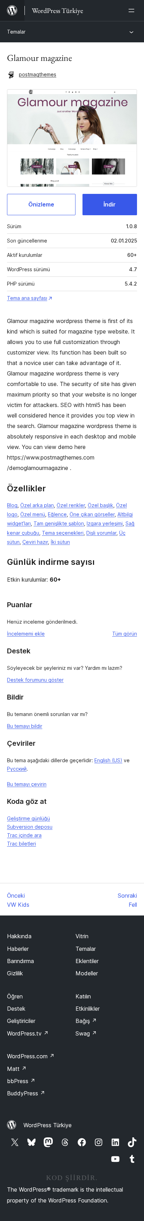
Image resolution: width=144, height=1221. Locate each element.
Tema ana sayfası (27, 298)
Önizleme (41, 204)
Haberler (18, 948)
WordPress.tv (28, 1033)
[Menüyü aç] (133, 10)
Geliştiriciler (21, 1020)
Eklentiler (87, 960)
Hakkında (19, 936)
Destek (16, 1008)
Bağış (86, 1020)
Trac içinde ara (24, 835)
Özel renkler (71, 505)
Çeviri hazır (35, 542)
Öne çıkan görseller (92, 514)
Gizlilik (15, 973)
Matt (17, 1068)
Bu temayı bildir (24, 726)
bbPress (21, 1081)
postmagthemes (37, 74)
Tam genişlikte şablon (59, 523)
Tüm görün (124, 634)
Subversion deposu (29, 827)
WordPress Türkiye (47, 1125)
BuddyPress (26, 1093)
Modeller (86, 973)
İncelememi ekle (26, 634)
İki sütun (60, 542)
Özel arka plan (37, 505)
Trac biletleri (21, 844)
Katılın (83, 996)
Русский (17, 769)
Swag (86, 1033)
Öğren (15, 996)
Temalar (16, 32)
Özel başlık (100, 505)
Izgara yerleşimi (105, 523)
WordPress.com (31, 1056)
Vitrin (81, 936)
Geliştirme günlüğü (28, 818)
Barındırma (20, 960)
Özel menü (32, 514)
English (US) (108, 760)
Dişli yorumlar (101, 533)
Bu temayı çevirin (26, 784)
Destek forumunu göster (35, 680)
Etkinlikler (87, 1008)
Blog (12, 505)
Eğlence (57, 514)
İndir (109, 204)
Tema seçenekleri (63, 533)
